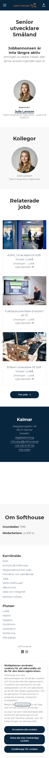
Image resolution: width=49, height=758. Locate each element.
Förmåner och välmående (18, 574)
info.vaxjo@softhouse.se (25, 441)
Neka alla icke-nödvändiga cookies (24, 739)
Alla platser (9, 637)
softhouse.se (24, 646)
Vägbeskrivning (24, 437)
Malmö (7, 615)
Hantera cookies (12, 596)
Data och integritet (14, 591)
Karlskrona (9, 633)
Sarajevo (8, 620)
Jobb (5, 578)
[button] (43, 5)
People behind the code (17, 570)
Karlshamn (9, 628)
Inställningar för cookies (24, 749)
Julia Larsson (24, 111)
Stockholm (9, 624)
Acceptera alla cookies (24, 729)
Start (5, 561)
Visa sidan (25, 449)
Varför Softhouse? (13, 583)
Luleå (6, 611)
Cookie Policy (22, 704)
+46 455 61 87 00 (24, 445)
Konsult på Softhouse (15, 565)
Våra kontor (9, 587)
